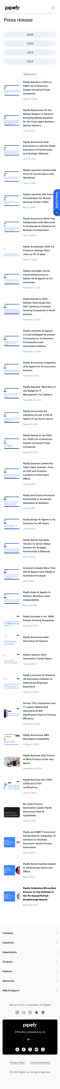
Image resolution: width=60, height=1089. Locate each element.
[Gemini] (36, 1012)
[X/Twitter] (30, 1049)
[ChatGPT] (17, 1012)
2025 (30, 43)
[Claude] (43, 1012)
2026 (30, 34)
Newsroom (30, 74)
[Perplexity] (30, 1012)
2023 (30, 61)
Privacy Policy (17, 1062)
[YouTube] (36, 1049)
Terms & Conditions (40, 1062)
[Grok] (24, 1012)
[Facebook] (24, 1049)
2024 (30, 52)
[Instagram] (43, 1049)
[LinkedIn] (17, 1049)
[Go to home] (12, 7)
